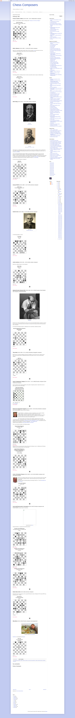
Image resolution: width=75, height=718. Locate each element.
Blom (17, 660)
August (59, 196)
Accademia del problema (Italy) (54, 82)
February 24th (60, 210)
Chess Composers (25, 5)
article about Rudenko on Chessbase (28, 422)
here (34, 50)
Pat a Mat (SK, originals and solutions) (55, 50)
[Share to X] (20, 659)
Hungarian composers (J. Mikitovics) (55, 98)
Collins (21, 660)
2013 (58, 187)
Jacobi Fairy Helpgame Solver (54, 29)
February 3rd (60, 236)
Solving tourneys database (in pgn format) (56, 157)
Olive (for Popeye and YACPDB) (54, 31)
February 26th (60, 208)
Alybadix (23, 636)
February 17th (60, 219)
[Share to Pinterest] (22, 659)
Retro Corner (36, 156)
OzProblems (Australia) (53, 107)
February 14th (60, 223)
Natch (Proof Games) (53, 30)
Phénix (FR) (52, 51)
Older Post (44, 689)
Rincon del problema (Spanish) (54, 114)
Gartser (30, 660)
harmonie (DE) (52, 47)
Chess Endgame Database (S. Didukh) (55, 143)
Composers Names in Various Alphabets (55, 146)
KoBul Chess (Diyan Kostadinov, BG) (55, 49)
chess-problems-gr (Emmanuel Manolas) (56, 91)
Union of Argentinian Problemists (54, 120)
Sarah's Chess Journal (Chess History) (55, 118)
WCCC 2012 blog (52, 174)
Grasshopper (16, 403)
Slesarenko (14, 661)
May (59, 200)
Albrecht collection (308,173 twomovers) (55, 141)
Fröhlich (26, 660)
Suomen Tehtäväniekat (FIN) (54, 62)
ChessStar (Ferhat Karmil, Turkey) (55, 93)
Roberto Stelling (52, 115)
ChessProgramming (31, 634)
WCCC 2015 (52, 171)
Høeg (37, 157)
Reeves (42, 660)
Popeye (51, 32)
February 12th (60, 225)
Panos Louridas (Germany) (54, 108)
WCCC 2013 (52, 173)
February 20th (60, 216)
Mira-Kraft (39, 660)
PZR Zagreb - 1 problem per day (54, 111)
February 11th (60, 226)
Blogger (46, 711)
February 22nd (59, 213)
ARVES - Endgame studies (54, 129)
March (59, 202)
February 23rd (60, 211)
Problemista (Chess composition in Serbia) (56, 110)
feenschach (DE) (52, 46)
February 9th (60, 229)
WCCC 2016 (52, 170)
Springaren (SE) (52, 60)
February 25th (60, 209)
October (59, 193)
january (15, 707)
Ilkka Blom (14, 636)
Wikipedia (29, 320)
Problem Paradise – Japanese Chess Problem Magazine (55, 54)
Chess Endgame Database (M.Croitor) (55, 142)
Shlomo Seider (52, 119)
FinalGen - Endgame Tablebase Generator (56, 148)
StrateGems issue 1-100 (53, 61)
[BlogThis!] (20, 659)
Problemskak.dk (29, 124)
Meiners (37, 660)
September (59, 194)
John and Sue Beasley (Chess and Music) (56, 100)
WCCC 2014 (52, 172)
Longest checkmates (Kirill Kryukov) (55, 135)
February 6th (60, 232)
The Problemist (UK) (53, 64)
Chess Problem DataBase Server (54, 144)
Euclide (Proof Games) (53, 22)
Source (32, 525)
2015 (58, 186)
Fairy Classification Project (54, 147)
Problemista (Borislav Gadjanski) (54, 109)
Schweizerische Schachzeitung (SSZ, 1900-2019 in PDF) (55, 59)
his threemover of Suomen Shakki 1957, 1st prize (31, 420)
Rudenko (44, 660)
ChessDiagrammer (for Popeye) (54, 21)
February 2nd (60, 237)
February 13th (60, 224)
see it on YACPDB (16, 151)
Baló (15, 660)
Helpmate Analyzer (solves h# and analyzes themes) (55, 28)
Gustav (51, 26)
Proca (34, 157)
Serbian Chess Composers (54, 156)
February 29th (60, 204)
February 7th (60, 231)
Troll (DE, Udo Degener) (53, 67)
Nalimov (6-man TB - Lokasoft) (54, 154)
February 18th (60, 218)
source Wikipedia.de (34, 421)
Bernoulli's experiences (53, 87)
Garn (28, 660)
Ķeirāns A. (34, 660)
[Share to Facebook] (21, 659)
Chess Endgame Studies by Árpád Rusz (55, 130)
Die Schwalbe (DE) (53, 45)
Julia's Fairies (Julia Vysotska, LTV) (55, 48)
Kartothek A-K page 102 (30, 230)
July (59, 197)
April (59, 201)
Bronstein (19, 660)
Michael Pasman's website (54, 136)
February (24, 660)
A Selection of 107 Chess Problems (34, 20)
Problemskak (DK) (52, 56)
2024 (58, 182)
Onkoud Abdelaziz (52, 106)
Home (30, 689)
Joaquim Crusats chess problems (54, 99)
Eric (51, 182)
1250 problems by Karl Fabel (54, 140)
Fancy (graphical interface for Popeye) (55, 23)
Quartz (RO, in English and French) (55, 57)
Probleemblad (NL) (53, 52)
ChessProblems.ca (53, 92)
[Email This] (19, 659)
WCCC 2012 (52, 175)
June (14, 701)
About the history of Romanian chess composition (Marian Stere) (55, 81)
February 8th (60, 230)
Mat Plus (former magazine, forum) (55, 105)
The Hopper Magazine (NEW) (54, 63)
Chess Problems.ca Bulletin (54, 44)
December (59, 189)
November (59, 191)
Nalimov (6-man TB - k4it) (53, 153)
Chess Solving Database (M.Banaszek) (55, 145)
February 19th (60, 217)
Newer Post (14, 689)
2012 (58, 188)
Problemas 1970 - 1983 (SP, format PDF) (55, 55)
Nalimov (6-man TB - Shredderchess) (55, 155)
